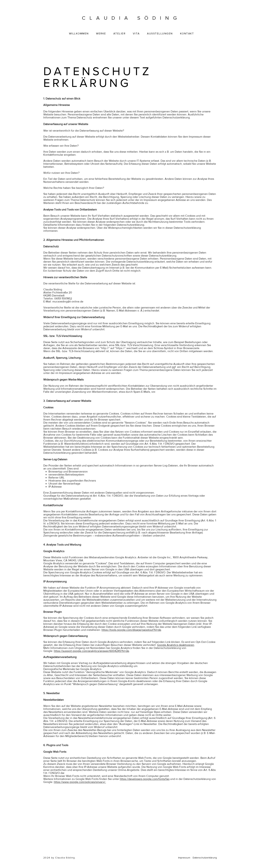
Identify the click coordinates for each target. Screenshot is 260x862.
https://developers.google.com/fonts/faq (144, 778)
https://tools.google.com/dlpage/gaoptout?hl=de (131, 629)
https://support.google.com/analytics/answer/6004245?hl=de (91, 650)
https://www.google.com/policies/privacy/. (80, 781)
